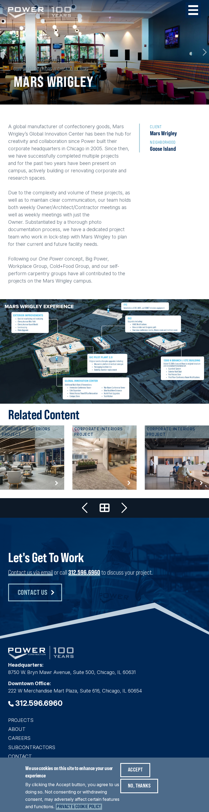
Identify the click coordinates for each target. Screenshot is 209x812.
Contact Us (33, 592)
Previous (5, 52)
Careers (19, 738)
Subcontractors (31, 747)
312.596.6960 (84, 572)
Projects (20, 720)
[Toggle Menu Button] (193, 10)
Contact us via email (30, 572)
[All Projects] (104, 508)
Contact (20, 756)
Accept (135, 769)
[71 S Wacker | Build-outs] (104, 457)
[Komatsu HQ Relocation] (85, 508)
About (17, 729)
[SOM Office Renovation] (177, 457)
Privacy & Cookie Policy (79, 806)
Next (204, 52)
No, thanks (139, 785)
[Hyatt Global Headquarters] (32, 457)
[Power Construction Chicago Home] (40, 657)
